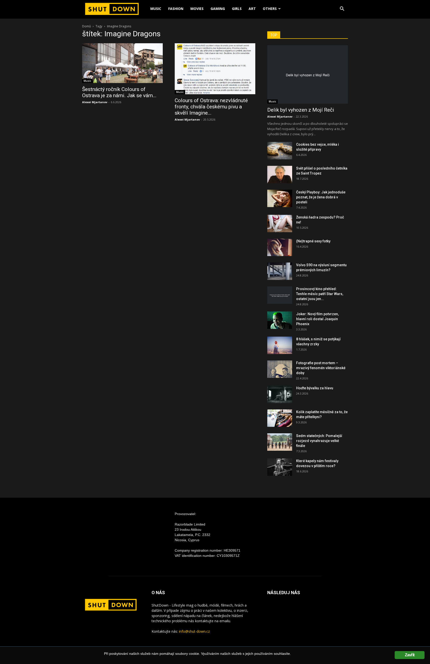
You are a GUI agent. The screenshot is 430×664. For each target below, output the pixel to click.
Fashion (175, 8)
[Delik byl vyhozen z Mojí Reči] (307, 74)
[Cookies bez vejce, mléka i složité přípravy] (279, 150)
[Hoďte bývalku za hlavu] (279, 394)
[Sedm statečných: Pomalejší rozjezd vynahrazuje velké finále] (279, 442)
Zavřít (409, 655)
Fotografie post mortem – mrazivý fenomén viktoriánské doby (320, 368)
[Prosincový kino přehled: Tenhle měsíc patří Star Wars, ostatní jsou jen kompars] (279, 295)
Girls (237, 8)
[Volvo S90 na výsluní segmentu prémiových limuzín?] (279, 271)
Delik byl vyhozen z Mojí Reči (300, 110)
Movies (197, 8)
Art (252, 8)
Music (155, 8)
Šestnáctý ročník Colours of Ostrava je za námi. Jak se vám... (119, 92)
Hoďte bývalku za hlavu (314, 388)
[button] (342, 9)
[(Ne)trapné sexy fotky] (279, 247)
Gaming (218, 8)
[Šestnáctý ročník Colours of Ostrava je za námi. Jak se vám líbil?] (122, 63)
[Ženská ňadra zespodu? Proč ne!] (279, 223)
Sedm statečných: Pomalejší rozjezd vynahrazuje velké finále (319, 441)
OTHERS (270, 8)
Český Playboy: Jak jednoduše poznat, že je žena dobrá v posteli (320, 197)
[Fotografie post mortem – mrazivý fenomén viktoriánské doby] (279, 369)
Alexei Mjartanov (94, 102)
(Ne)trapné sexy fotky (313, 241)
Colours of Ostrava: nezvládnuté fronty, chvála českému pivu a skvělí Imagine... (211, 106)
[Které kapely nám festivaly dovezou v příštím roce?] (279, 467)
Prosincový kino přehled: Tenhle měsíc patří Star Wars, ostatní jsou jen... (319, 294)
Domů (86, 26)
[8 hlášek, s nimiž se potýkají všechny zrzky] (279, 345)
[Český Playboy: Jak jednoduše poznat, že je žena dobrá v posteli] (279, 198)
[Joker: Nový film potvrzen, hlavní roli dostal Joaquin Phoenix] (279, 320)
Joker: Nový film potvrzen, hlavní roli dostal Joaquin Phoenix (317, 319)
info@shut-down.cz (194, 631)
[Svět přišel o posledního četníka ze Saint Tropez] (279, 174)
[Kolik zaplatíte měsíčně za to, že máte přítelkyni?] (279, 418)
